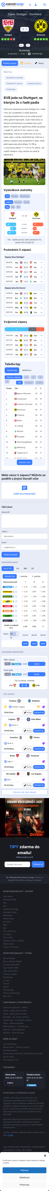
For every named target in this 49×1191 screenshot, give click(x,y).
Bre (35, 282)
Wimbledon (8, 915)
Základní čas (10, 576)
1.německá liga (36, 54)
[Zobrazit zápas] (41, 262)
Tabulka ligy (10, 89)
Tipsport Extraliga (10, 909)
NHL (5, 903)
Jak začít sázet (9, 1044)
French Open (8, 918)
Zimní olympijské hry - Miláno (15, 1007)
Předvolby (24, 1185)
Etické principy (25, 1147)
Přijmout (24, 1170)
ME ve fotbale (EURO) (12, 961)
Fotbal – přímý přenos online (15, 1010)
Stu (35, 263)
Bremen (20, 431)
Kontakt (18, 1150)
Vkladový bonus (33, 1075)
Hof (16, 277)
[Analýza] (43, 706)
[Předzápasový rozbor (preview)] (38, 706)
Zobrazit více (24, 462)
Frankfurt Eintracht (25, 404)
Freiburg (20, 415)
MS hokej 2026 (9, 899)
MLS (5, 928)
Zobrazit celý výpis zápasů (24, 792)
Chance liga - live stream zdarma (17, 1020)
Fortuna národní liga (11, 993)
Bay (16, 263)
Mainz (19, 420)
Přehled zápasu (9, 63)
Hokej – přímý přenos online (15, 1014)
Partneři (29, 1150)
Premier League (10, 974)
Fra (16, 267)
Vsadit (25, 644)
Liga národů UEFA (10, 968)
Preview (27, 63)
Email (4, 542)
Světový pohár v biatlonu (14, 940)
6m (12, 207)
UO (17, 568)
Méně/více (24, 196)
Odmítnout (24, 1177)
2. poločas (36, 576)
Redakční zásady (38, 1147)
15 (33, 377)
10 (40, 377)
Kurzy (41, 63)
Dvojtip (15, 196)
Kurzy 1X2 (8, 568)
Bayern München (24, 393)
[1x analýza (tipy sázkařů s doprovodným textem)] (43, 706)
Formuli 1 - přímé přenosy (14, 1029)
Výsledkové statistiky (14, 78)
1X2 (7, 196)
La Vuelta (7, 934)
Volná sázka (10, 1075)
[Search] (30, 4)
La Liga (6, 980)
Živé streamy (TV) (10, 1060)
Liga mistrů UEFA (10, 971)
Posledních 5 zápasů (14, 83)
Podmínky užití (13, 1147)
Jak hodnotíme (8, 1150)
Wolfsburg (21, 447)
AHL (5, 906)
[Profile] (35, 4)
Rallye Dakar (8, 944)
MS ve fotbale (9, 958)
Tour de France (9, 931)
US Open (7, 922)
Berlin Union (22, 458)
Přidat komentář (11, 555)
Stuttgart (20, 437)
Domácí (18, 202)
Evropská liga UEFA (11, 964)
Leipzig (20, 426)
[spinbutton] (14, 634)
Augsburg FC (22, 453)
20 (26, 377)
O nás (10, 1135)
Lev (35, 272)
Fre (35, 312)
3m (18, 207)
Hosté (26, 202)
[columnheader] (9, 388)
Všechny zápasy (14, 377)
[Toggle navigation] (44, 4)
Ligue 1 (6, 987)
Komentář (6, 512)
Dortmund (21, 410)
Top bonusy (9, 1067)
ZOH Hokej (7, 896)
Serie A (6, 983)
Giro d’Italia (8, 937)
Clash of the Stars (10, 947)
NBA (5, 925)
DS (32, 568)
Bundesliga (24, 50)
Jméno (5, 531)
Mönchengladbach (24, 442)
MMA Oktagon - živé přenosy (15, 1026)
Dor (35, 293)
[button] (45, 1155)
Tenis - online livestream (13, 1023)
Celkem (9, 202)
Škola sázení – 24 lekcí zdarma (16, 1047)
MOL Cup (7, 996)
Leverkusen (22, 399)
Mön (16, 308)
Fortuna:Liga (8, 990)
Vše (7, 207)
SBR (25, 568)
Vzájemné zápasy (34, 83)
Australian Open (10, 912)
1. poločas (23, 576)
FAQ (23, 1150)
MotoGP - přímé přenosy (13, 1033)
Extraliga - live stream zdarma (16, 1017)
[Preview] (38, 706)
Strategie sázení (10, 1050)
